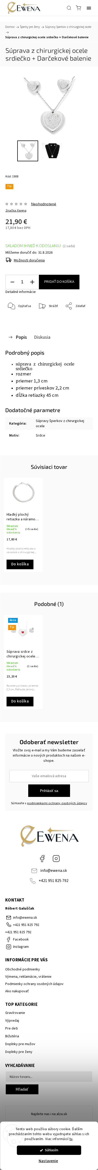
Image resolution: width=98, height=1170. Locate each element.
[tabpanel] (23, 525)
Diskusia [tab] (42, 337)
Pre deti (11, 1028)
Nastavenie (48, 1161)
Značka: (15, 210)
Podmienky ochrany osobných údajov (34, 984)
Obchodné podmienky (22, 969)
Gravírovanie (15, 1012)
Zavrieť (80, 319)
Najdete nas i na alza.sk (49, 1114)
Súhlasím (51, 1150)
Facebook (42, 858)
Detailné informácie (20, 292)
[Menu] (89, 8)
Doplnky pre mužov (20, 1044)
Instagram (56, 858)
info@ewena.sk (53, 870)
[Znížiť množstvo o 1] (12, 282)
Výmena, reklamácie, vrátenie (28, 976)
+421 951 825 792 (53, 881)
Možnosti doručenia (29, 260)
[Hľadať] (69, 8)
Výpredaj (12, 1020)
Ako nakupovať (17, 991)
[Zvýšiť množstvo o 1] (32, 282)
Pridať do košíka (59, 282)
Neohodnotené (43, 204)
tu (71, 1138)
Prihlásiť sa (49, 791)
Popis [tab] (21, 337)
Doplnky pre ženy (18, 1051)
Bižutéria (12, 1036)
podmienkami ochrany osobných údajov (57, 803)
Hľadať (22, 1089)
